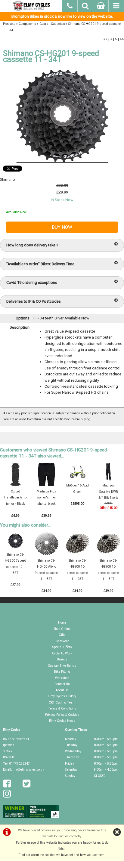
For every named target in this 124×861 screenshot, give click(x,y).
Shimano (7, 179)
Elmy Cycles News (62, 721)
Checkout (62, 641)
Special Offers (62, 647)
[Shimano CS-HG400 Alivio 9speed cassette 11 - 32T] (46, 554)
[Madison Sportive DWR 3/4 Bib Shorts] (108, 479)
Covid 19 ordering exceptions (31, 282)
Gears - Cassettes (52, 24)
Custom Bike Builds (62, 666)
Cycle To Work (62, 653)
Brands (62, 659)
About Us (62, 690)
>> (122, 39)
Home (62, 622)
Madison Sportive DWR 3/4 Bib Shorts (108, 491)
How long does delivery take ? (32, 245)
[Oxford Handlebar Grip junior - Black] (15, 485)
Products (9, 24)
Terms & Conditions (62, 708)
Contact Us (62, 684)
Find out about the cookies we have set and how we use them (61, 855)
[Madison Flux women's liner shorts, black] (46, 485)
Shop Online (62, 629)
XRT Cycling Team (62, 702)
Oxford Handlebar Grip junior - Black (15, 497)
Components (27, 24)
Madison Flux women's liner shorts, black (46, 497)
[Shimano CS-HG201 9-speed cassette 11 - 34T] (62, 116)
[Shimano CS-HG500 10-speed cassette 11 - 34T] (108, 554)
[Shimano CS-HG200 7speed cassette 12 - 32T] (15, 549)
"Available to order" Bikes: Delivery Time (40, 264)
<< (105, 39)
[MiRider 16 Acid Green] (77, 479)
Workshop (62, 678)
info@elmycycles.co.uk (28, 769)
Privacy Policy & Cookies (62, 715)
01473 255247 (19, 763)
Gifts (62, 635)
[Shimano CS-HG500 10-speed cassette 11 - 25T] (77, 554)
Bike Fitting (62, 672)
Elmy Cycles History (62, 696)
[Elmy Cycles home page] (31, 6)
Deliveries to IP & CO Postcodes (33, 301)
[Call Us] (70, 5)
